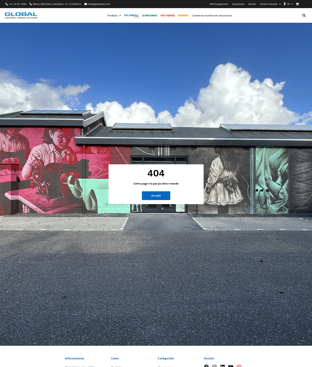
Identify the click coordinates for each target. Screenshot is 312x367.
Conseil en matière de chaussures (212, 15)
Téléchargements (218, 4)
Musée (252, 4)
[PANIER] (297, 4)
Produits (112, 15)
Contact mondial (269, 4)
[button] (304, 15)
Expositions (238, 4)
